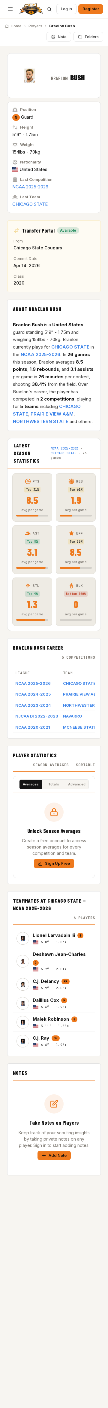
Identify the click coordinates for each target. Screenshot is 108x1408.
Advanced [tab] (77, 784)
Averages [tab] (31, 784)
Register (90, 8)
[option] (54, 938)
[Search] (49, 9)
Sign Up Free (57, 863)
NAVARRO (72, 716)
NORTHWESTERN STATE (40, 421)
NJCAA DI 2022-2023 (36, 716)
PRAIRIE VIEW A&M (52, 414)
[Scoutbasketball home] (31, 9)
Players (35, 25)
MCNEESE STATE (80, 727)
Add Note (58, 1155)
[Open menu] (10, 9)
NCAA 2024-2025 (33, 694)
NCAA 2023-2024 (33, 705)
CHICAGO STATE (30, 204)
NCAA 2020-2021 (32, 727)
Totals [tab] (53, 784)
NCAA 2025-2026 (30, 187)
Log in (66, 8)
